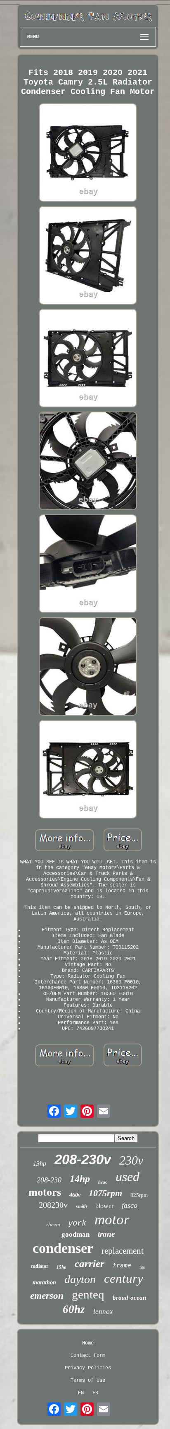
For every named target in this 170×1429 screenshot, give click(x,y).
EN (81, 1393)
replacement (123, 1251)
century (123, 1278)
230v (131, 1160)
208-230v (82, 1159)
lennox (103, 1311)
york (77, 1223)
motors (44, 1192)
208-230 (49, 1180)
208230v (53, 1204)
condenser (63, 1248)
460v (74, 1195)
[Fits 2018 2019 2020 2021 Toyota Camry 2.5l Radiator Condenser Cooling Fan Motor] (88, 153)
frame (122, 1265)
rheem (53, 1224)
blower (104, 1205)
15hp (61, 1266)
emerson (47, 1296)
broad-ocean (129, 1297)
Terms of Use (88, 1380)
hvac (102, 1182)
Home (88, 1343)
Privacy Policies (88, 1368)
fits (142, 1267)
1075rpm (105, 1193)
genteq (88, 1294)
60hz (74, 1309)
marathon (44, 1282)
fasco (129, 1205)
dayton (80, 1279)
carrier (89, 1263)
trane (106, 1234)
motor (112, 1219)
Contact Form (88, 1356)
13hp (39, 1163)
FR (95, 1393)
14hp (80, 1178)
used (127, 1176)
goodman (75, 1234)
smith (81, 1206)
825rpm (139, 1195)
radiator (39, 1266)
